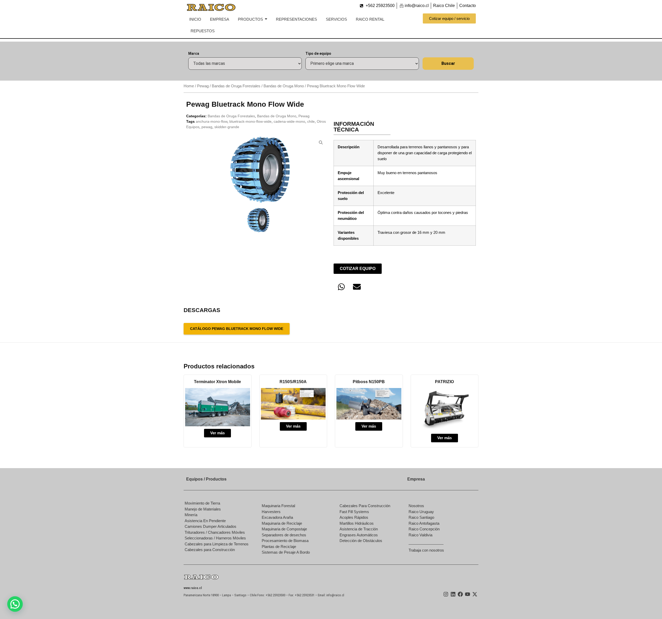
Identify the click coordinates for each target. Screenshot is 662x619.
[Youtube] (467, 594)
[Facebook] (460, 594)
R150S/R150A (293, 382)
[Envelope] (357, 287)
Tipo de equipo (318, 53)
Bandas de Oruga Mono (284, 86)
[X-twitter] (474, 594)
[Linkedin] (453, 594)
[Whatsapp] (341, 287)
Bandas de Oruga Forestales (236, 86)
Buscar (448, 63)
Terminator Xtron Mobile (217, 382)
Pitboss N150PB (369, 382)
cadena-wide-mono (289, 121)
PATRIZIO (444, 382)
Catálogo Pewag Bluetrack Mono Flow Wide (236, 329)
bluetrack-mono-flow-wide (250, 121)
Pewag (203, 86)
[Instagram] (445, 594)
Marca (193, 53)
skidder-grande (226, 127)
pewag (206, 127)
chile (311, 121)
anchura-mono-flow (211, 121)
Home (189, 86)
